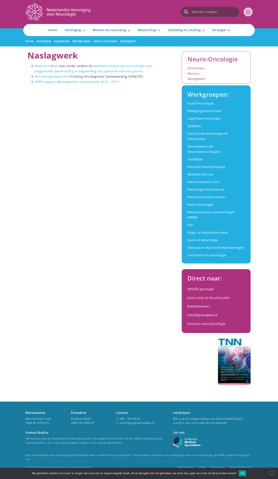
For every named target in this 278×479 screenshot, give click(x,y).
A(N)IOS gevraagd (200, 289)
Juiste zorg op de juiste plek (208, 298)
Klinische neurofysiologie (206, 167)
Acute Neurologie (200, 103)
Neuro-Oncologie (200, 204)
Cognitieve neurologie (204, 118)
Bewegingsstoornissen (204, 111)
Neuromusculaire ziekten (206, 197)
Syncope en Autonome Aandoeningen (215, 248)
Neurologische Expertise (205, 189)
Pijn (190, 225)
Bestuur (194, 73)
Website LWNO (46, 66)
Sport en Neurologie (202, 240)
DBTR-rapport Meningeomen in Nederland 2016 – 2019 (76, 82)
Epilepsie (194, 126)
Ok (242, 473)
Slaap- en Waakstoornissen (207, 232)
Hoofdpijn (195, 159)
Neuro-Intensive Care (203, 182)
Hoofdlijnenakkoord (202, 315)
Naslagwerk (196, 79)
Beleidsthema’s (198, 306)
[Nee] (272, 473)
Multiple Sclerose (200, 174)
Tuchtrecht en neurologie (206, 255)
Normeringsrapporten (52, 76)
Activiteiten (196, 68)
